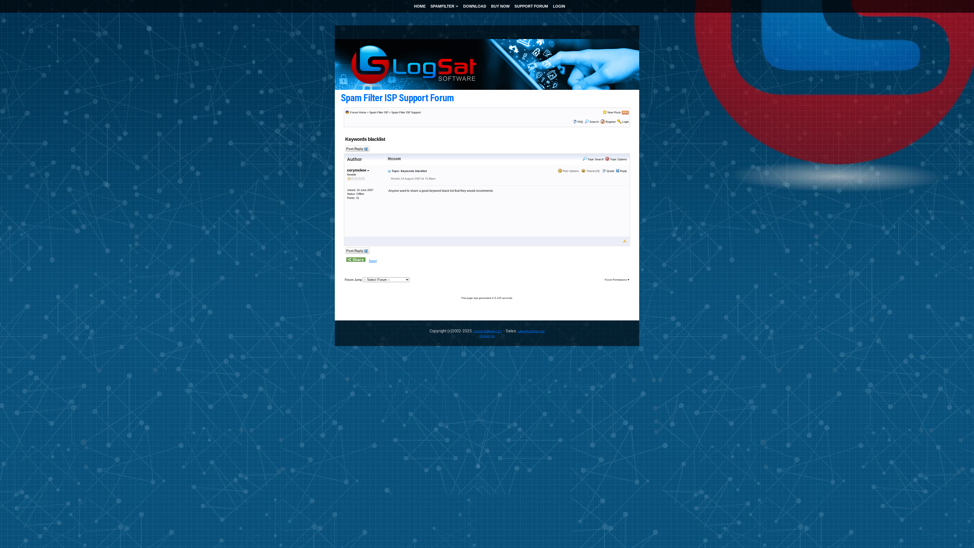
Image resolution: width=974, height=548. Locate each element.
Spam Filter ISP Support (406, 112)
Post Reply (354, 149)
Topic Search (595, 159)
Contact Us (487, 336)
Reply (623, 171)
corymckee (357, 170)
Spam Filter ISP (378, 112)
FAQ (580, 121)
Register (610, 121)
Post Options (570, 171)
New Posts (614, 112)
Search (594, 122)
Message (394, 158)
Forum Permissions (616, 279)
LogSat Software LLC (487, 331)
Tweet (373, 261)
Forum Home (358, 112)
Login (625, 121)
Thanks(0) (592, 171)
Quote (610, 171)
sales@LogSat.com (531, 331)
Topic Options (618, 159)
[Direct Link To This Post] (389, 171)
